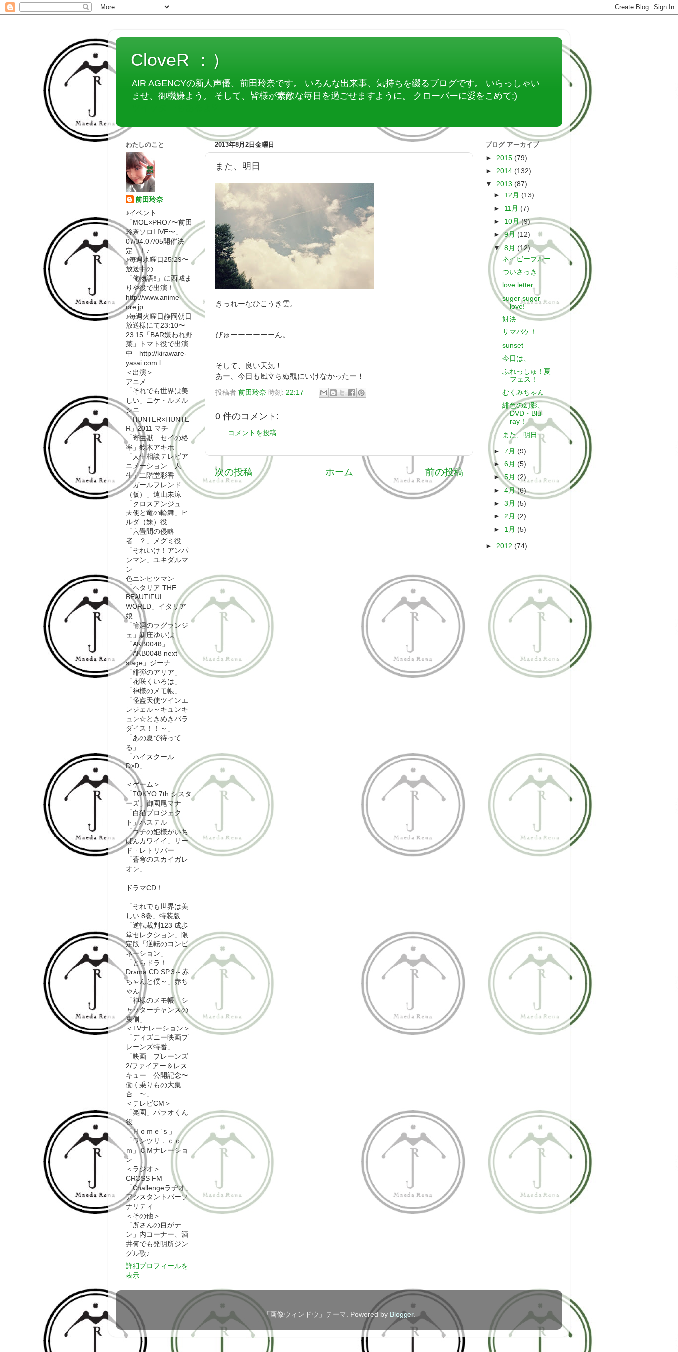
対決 (509, 319)
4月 (510, 490)
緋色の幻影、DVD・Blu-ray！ (523, 413)
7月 (510, 451)
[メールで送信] (324, 393)
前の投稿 (444, 472)
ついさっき (519, 272)
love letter (517, 285)
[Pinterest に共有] (361, 393)
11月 (512, 208)
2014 (505, 171)
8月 (510, 248)
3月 (510, 503)
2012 (505, 546)
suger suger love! (521, 302)
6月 (510, 464)
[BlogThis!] (333, 393)
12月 (512, 195)
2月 (510, 516)
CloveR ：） (180, 60)
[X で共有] (342, 393)
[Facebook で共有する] (352, 393)
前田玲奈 (253, 392)
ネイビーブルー (526, 259)
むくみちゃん (523, 392)
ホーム (339, 472)
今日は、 (516, 358)
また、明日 (519, 435)
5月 (510, 477)
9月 (510, 234)
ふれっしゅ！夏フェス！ (526, 375)
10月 (512, 221)
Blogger (401, 1314)
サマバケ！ (519, 332)
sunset (512, 345)
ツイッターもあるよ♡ (175, 108)
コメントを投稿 (252, 433)
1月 (510, 529)
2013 (505, 184)
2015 (505, 158)
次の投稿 (234, 472)
